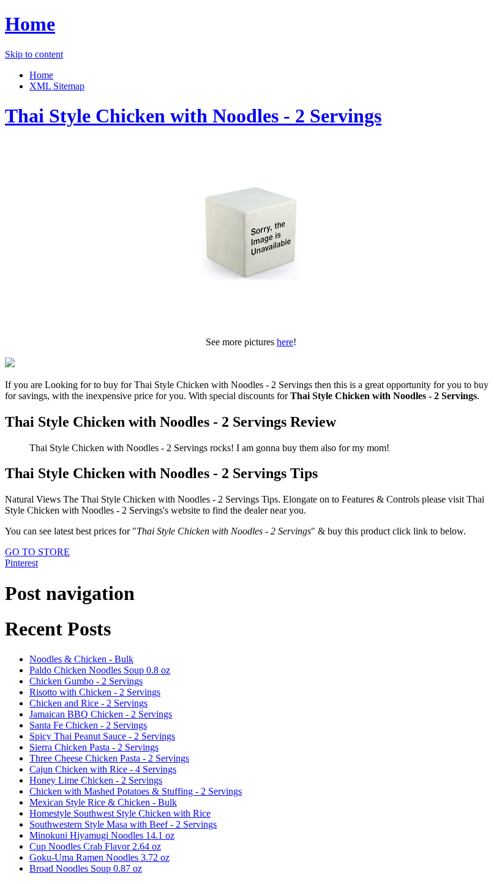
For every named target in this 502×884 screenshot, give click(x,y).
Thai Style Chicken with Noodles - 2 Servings (193, 116)
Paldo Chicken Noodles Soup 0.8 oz (99, 670)
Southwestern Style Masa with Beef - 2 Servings (123, 824)
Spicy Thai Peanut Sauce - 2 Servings (102, 736)
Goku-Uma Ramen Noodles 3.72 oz (99, 857)
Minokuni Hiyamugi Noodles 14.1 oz (101, 835)
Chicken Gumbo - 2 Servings (86, 681)
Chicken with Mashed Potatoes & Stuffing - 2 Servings (135, 791)
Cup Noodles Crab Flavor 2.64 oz (95, 846)
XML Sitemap (56, 86)
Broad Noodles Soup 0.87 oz (85, 868)
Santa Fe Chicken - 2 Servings (88, 725)
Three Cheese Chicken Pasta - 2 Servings (109, 758)
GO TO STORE (37, 552)
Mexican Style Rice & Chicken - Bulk (103, 802)
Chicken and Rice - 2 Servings (88, 703)
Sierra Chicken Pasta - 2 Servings (94, 747)
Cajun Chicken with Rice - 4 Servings (102, 769)
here (285, 342)
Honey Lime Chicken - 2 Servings (95, 780)
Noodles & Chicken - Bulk (81, 659)
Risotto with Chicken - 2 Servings (94, 692)
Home (30, 24)
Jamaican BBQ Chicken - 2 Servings (100, 714)
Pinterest (21, 563)
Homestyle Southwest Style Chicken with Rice (120, 813)
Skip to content (34, 54)
